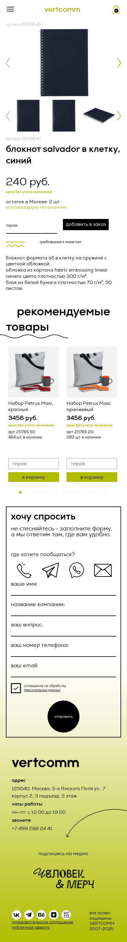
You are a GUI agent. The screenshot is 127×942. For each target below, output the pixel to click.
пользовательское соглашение (42, 922)
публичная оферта (31, 927)
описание (15, 242)
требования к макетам (60, 242)
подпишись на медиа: (63, 853)
